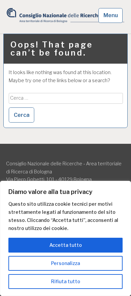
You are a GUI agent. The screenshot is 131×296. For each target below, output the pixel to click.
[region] (65, 238)
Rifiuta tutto (65, 281)
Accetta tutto (65, 245)
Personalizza (65, 263)
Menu (110, 15)
